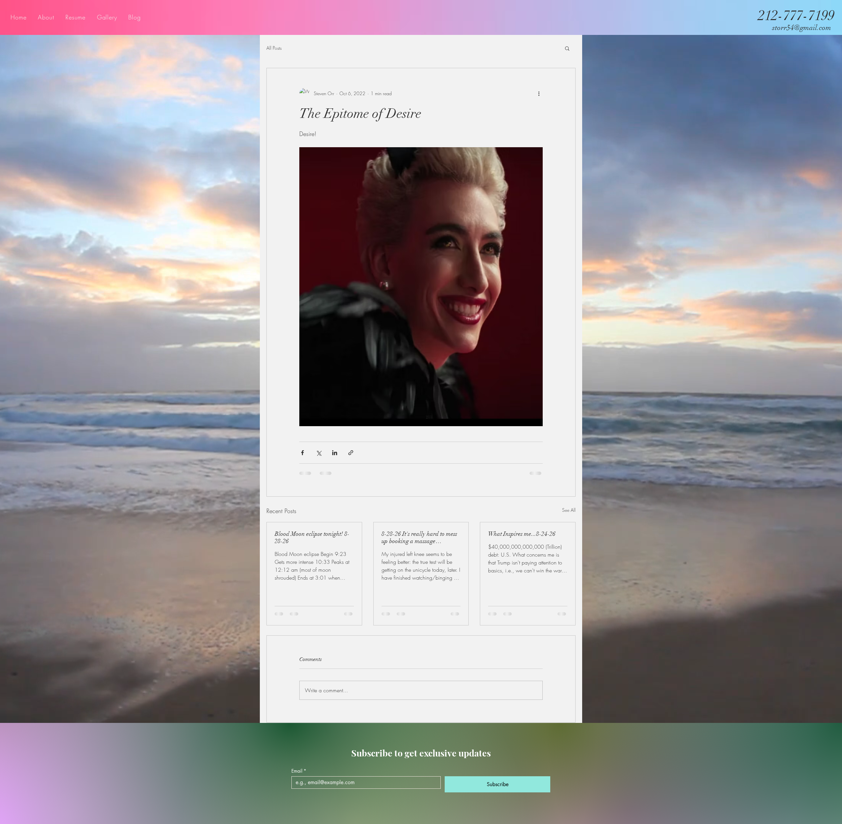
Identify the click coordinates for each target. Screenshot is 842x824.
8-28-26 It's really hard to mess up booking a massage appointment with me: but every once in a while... (420, 537)
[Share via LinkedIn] (335, 453)
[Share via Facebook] (302, 453)
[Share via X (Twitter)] (318, 453)
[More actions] (539, 93)
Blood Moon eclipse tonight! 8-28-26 (312, 537)
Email (298, 777)
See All (569, 510)
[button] (567, 48)
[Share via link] (351, 453)
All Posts (274, 48)
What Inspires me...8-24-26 (522, 533)
